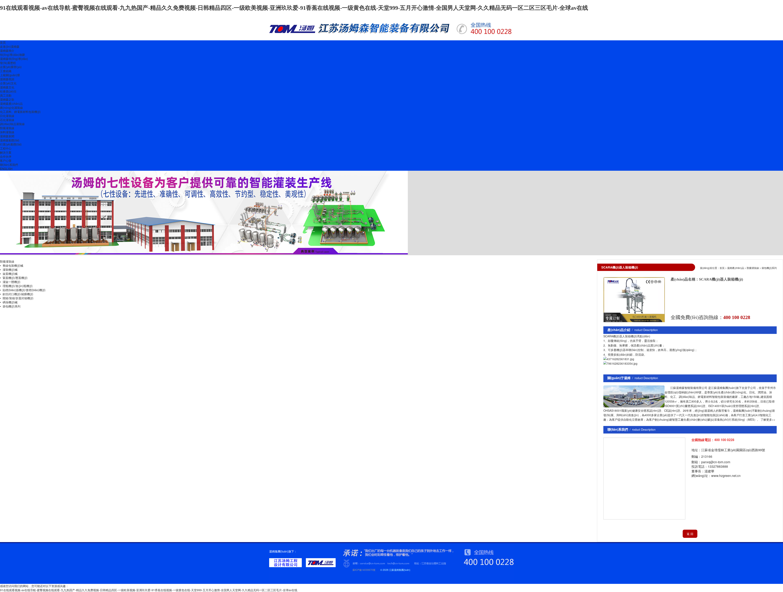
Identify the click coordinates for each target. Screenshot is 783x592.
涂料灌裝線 (7, 132)
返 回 (690, 534)
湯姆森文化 (7, 87)
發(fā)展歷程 (8, 63)
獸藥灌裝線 (7, 128)
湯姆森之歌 (7, 99)
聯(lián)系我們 (9, 165)
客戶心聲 (5, 160)
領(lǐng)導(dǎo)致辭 (12, 55)
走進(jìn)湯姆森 (9, 46)
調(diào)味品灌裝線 (12, 124)
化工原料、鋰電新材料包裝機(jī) (20, 112)
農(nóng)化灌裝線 (11, 108)
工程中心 (5, 148)
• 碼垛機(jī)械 (9, 302)
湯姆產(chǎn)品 (735, 268)
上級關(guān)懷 (10, 75)
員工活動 (5, 95)
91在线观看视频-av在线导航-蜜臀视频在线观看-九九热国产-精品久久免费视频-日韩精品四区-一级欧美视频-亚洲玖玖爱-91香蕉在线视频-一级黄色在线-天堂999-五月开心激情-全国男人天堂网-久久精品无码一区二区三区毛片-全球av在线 (294, 8)
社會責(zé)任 (8, 91)
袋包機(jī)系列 (769, 268)
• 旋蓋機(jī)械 (9, 274)
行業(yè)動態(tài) (11, 144)
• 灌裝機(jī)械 (9, 269)
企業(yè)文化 (8, 83)
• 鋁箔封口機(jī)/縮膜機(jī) (16, 294)
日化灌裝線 (7, 116)
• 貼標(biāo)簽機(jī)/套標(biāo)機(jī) (22, 290)
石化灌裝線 (7, 120)
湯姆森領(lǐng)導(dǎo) (14, 59)
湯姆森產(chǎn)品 (11, 103)
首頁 (3, 42)
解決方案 (5, 152)
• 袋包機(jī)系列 (10, 306)
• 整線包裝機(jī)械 (11, 265)
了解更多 (766, 419)
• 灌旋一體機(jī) (10, 282)
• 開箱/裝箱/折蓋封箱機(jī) (16, 298)
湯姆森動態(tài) (9, 140)
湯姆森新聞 (7, 136)
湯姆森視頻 (7, 79)
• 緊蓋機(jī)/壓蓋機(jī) (14, 278)
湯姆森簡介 (7, 50)
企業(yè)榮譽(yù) (11, 67)
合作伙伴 (5, 156)
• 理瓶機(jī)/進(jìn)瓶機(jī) (16, 286)
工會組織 (5, 71)
